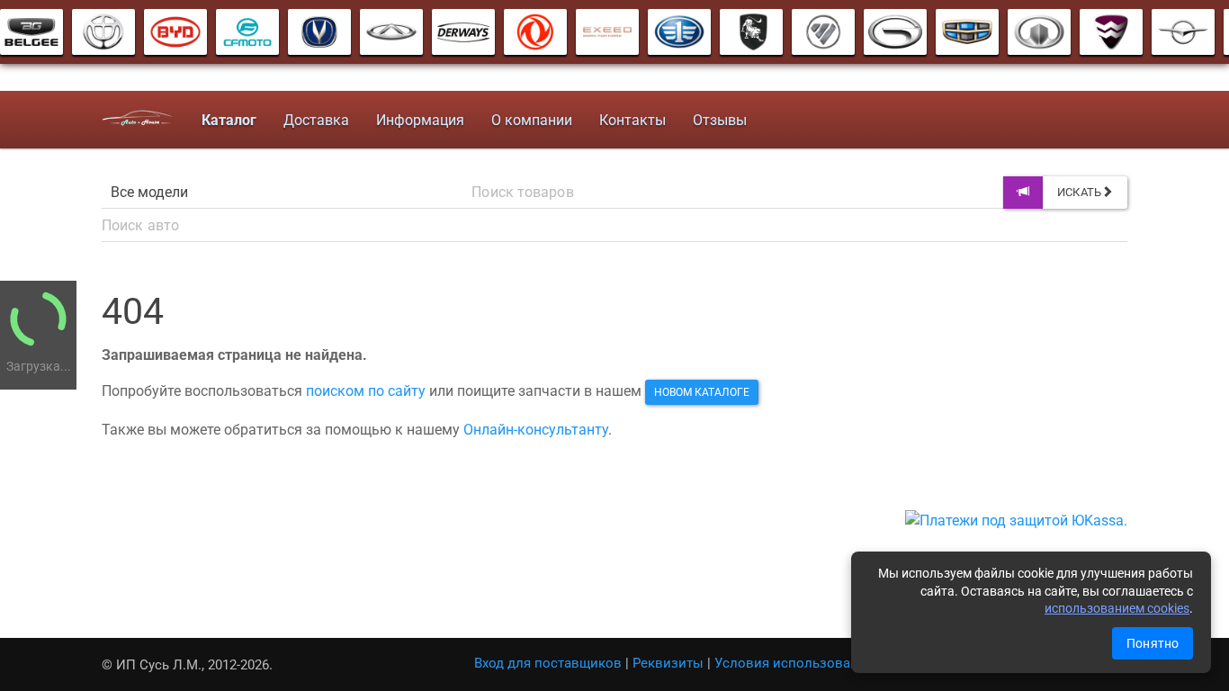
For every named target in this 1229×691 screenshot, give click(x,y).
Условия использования (794, 663)
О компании (531, 120)
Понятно (1152, 643)
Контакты (632, 120)
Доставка (316, 120)
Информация (420, 120)
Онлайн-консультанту (535, 429)
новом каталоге (701, 392)
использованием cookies (1117, 608)
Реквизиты (668, 663)
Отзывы (720, 120)
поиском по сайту (366, 390)
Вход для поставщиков (548, 663)
